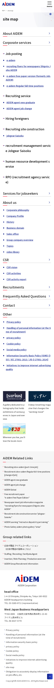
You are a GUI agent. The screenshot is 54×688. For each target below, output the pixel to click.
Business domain (15, 227)
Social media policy (16, 349)
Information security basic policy (21, 642)
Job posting (14, 54)
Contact (9, 305)
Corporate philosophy (18, 209)
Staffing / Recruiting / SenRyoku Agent (20, 553)
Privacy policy (14, 321)
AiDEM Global (10, 489)
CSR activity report (16, 279)
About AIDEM (12, 33)
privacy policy (14, 337)
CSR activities (14, 273)
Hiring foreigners (17, 118)
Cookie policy (13, 343)
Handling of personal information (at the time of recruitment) (25, 636)
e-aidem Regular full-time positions (25, 85)
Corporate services (17, 42)
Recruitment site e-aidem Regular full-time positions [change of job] (27, 473)
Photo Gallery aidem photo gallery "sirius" (22, 526)
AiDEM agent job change (19, 108)
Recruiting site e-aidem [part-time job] (21, 466)
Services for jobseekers (20, 193)
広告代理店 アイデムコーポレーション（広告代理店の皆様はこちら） (21, 547)
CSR (6, 259)
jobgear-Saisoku (15, 135)
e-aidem (11, 60)
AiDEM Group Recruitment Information (21, 563)
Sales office (13, 233)
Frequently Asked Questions (24, 296)
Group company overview (20, 239)
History (10, 221)
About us (9, 202)
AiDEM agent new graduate (21, 102)
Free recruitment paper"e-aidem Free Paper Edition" (16, 496)
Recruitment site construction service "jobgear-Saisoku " (24, 515)
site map (10, 667)
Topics (10, 245)
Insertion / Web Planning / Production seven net (25, 558)
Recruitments (13, 287)
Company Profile (15, 216)
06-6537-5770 (15, 620)
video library (13, 251)
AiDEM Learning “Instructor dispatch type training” (26, 522)
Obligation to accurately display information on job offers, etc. (27, 673)
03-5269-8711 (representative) (23, 603)
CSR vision (12, 267)
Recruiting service (18, 96)
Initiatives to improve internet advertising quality (26, 661)
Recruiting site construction (25, 129)
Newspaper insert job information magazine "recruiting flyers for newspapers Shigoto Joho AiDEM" (24, 506)
